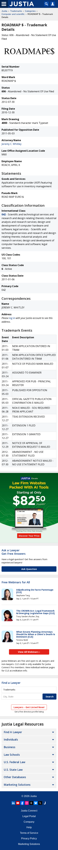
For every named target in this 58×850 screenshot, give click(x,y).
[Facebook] (22, 803)
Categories (30, 11)
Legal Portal (29, 816)
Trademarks (16, 11)
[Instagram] (27, 803)
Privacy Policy (29, 838)
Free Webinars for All (16, 582)
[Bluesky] (36, 803)
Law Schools (12, 754)
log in (12, 318)
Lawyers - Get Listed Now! (29, 707)
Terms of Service (29, 833)
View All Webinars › (29, 651)
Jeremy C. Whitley (11, 144)
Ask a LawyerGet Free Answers (14, 551)
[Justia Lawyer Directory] (45, 803)
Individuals (11, 739)
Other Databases (15, 777)
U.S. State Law (13, 769)
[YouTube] (18, 803)
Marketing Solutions (17, 784)
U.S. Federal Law (14, 762)
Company (29, 821)
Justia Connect (29, 810)
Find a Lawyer (11, 683)
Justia (4, 11)
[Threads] (31, 803)
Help (29, 827)
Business (9, 747)
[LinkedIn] (13, 803)
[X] (40, 803)
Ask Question (29, 568)
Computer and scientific (13, 14)
